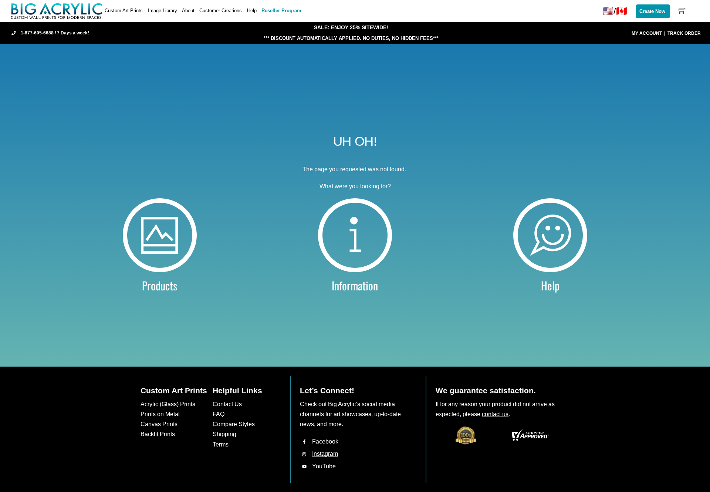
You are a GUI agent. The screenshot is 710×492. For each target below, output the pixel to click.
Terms (221, 444)
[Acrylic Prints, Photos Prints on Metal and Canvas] (56, 11)
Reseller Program (281, 10)
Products (159, 285)
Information (355, 285)
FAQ (218, 414)
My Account (647, 33)
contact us (495, 414)
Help (252, 10)
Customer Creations (220, 10)
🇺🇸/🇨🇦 (614, 11)
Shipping (224, 434)
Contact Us (227, 404)
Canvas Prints (159, 424)
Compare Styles (234, 424)
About (188, 10)
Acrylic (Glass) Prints (168, 404)
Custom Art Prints (124, 10)
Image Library (162, 10)
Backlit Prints (158, 434)
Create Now (652, 11)
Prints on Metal (160, 414)
